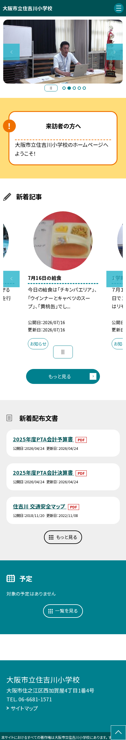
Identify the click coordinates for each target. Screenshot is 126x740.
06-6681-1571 (35, 699)
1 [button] (64, 88)
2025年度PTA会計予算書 (43, 439)
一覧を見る (66, 610)
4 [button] (79, 88)
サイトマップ (24, 708)
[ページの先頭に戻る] (118, 733)
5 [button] (84, 88)
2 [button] (69, 88)
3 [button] (74, 88)
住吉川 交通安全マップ (40, 506)
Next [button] (114, 52)
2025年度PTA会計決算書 (43, 472)
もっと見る (59, 376)
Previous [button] (11, 52)
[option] (63, 52)
